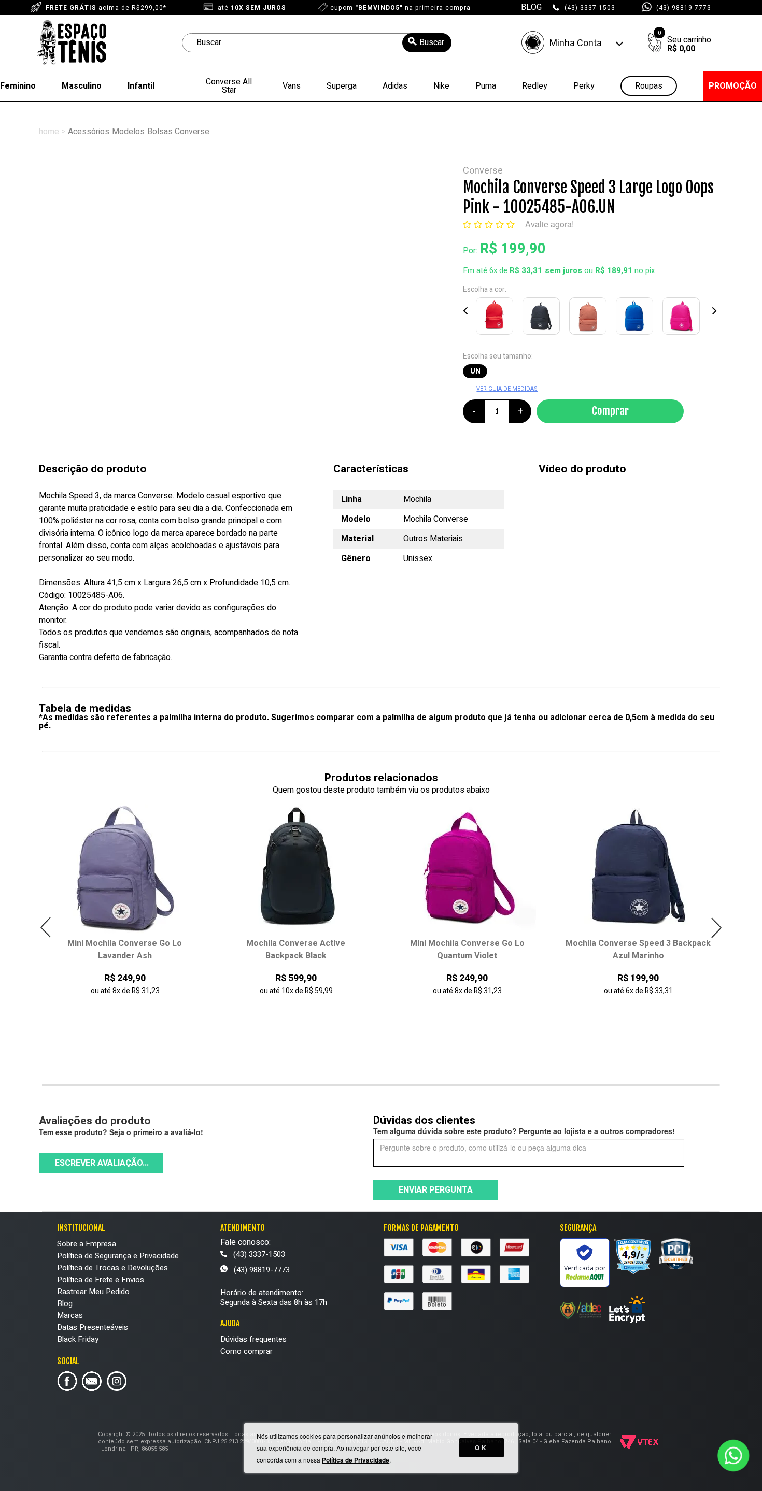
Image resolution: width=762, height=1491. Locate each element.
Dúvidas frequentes (253, 1339)
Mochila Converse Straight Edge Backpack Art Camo (666, 949)
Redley (534, 86)
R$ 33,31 (526, 270)
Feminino (18, 86)
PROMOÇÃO (733, 86)
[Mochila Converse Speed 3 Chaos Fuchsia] (683, 318)
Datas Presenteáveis (92, 1327)
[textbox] (316, 42)
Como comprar (246, 1351)
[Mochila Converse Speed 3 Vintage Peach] (590, 318)
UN (475, 371)
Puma (485, 86)
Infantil (141, 86)
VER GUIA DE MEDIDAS (507, 389)
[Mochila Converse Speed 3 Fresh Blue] (636, 318)
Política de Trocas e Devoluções (112, 1267)
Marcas (70, 1315)
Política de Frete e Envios (100, 1279)
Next (714, 311)
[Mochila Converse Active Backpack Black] (153, 868)
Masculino (82, 86)
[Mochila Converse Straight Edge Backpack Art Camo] (666, 868)
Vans (292, 86)
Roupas (648, 86)
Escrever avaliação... (102, 1163)
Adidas (395, 86)
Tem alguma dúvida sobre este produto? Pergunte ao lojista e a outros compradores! (524, 1131)
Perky (584, 86)
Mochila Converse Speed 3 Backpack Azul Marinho (495, 949)
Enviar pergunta (436, 1190)
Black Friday (77, 1339)
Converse (483, 171)
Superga (342, 86)
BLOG (531, 7)
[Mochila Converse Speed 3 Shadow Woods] (543, 318)
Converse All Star (229, 86)
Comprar (610, 411)
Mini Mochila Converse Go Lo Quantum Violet (324, 949)
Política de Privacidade (355, 1460)
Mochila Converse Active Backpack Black (153, 949)
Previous (466, 311)
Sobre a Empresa (86, 1244)
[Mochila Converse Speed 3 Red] (496, 318)
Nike (441, 86)
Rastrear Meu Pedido (93, 1291)
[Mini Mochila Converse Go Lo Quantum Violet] (324, 868)
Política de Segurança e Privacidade (118, 1255)
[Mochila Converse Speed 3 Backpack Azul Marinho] (495, 868)
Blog (65, 1303)
